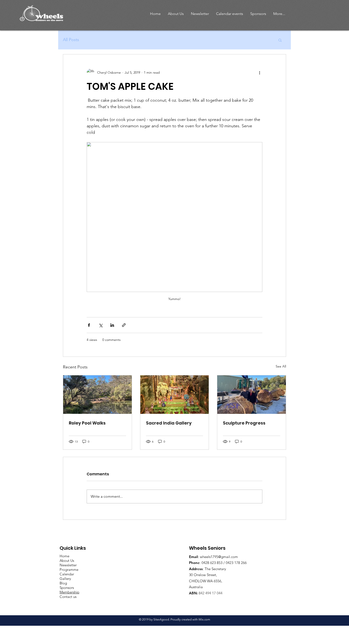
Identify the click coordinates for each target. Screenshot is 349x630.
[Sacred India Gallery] (174, 394)
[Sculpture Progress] (251, 394)
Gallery (65, 578)
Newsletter (68, 565)
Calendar (67, 574)
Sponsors (67, 587)
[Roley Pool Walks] (97, 394)
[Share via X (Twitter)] (100, 325)
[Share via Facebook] (89, 325)
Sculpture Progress (244, 423)
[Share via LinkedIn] (112, 325)
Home (64, 556)
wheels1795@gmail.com (219, 556)
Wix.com (204, 619)
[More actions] (259, 72)
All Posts (71, 39)
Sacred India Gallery (169, 423)
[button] (175, 13)
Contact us (68, 596)
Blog (63, 583)
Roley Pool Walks (87, 423)
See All (281, 366)
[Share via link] (124, 325)
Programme (69, 569)
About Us (67, 560)
